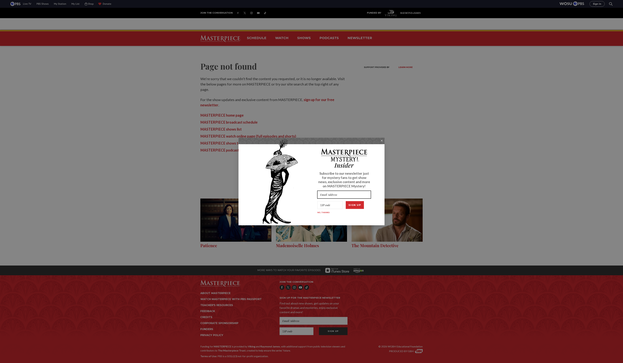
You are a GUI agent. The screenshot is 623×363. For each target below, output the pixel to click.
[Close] (382, 141)
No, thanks (323, 212)
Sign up (354, 204)
